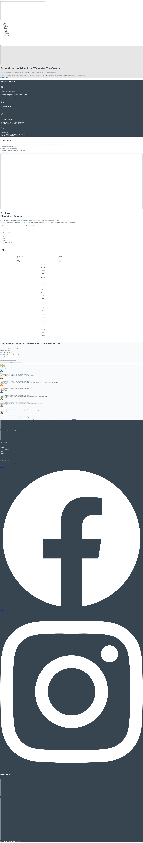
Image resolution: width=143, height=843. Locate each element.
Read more (74, 419)
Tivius (19, 841)
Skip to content (3, 0)
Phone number (3, 354)
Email (1, 352)
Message (2, 360)
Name (1, 350)
